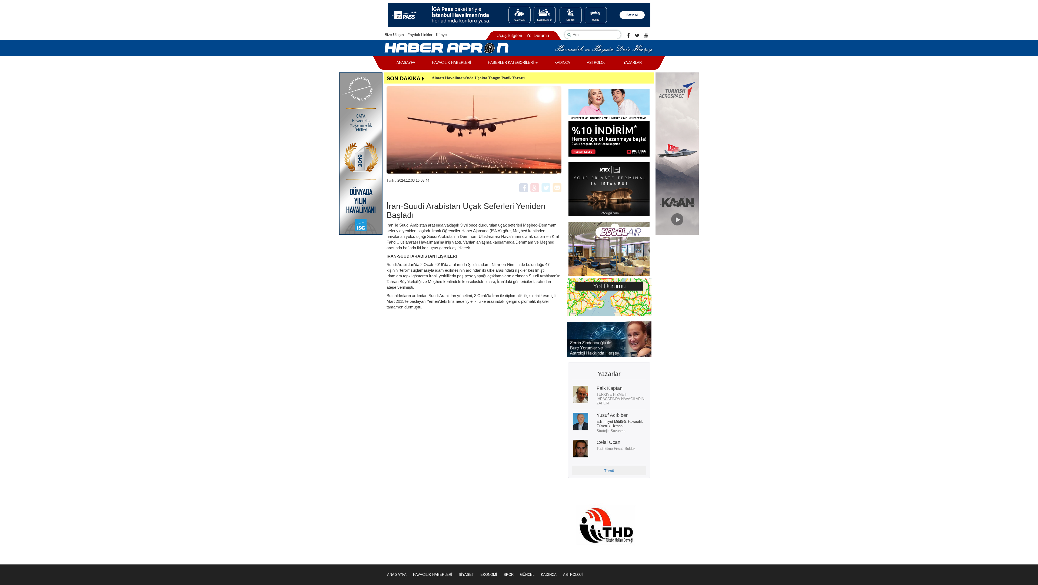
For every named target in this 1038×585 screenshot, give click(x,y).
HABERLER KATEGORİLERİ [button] (511, 63)
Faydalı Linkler (419, 34)
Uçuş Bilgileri (509, 35)
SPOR (509, 575)
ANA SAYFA (397, 575)
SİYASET (466, 575)
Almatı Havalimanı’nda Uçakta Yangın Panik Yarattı (478, 78)
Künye (441, 34)
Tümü (609, 470)
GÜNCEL (527, 575)
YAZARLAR (632, 63)
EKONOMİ (488, 575)
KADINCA (562, 63)
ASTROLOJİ (597, 63)
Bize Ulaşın (394, 34)
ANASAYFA (406, 63)
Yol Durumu (537, 35)
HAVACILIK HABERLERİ (451, 63)
